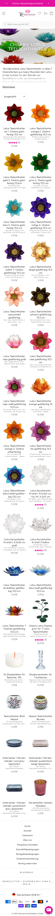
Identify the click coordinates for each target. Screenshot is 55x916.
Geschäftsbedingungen (27, 849)
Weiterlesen (8, 86)
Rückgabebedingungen (27, 854)
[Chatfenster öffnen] (49, 910)
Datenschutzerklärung (27, 858)
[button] (13, 142)
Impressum (27, 835)
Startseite (7, 39)
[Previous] (6, 3)
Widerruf (27, 872)
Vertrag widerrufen (27, 863)
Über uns (27, 840)
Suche (27, 826)
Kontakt (27, 830)
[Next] (48, 3)
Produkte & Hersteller (27, 844)
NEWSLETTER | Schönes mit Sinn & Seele (27, 882)
